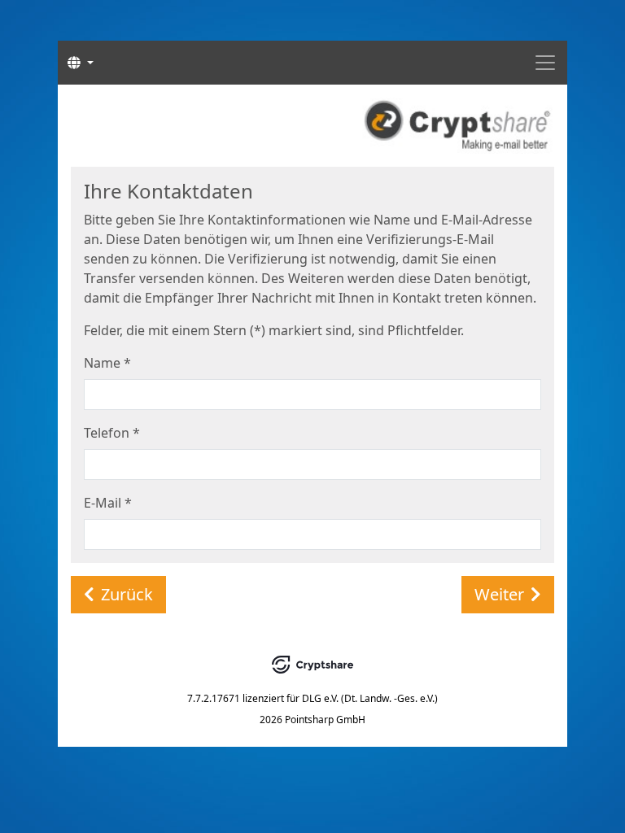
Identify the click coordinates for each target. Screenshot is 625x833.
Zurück (127, 594)
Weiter (499, 594)
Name (107, 363)
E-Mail (108, 503)
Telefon (112, 433)
